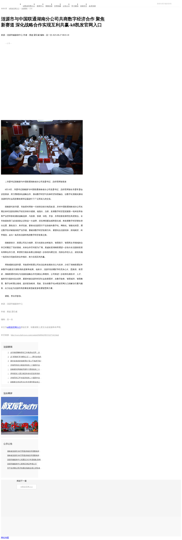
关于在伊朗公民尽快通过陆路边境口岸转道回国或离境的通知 (24, 468)
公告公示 (66, 6)
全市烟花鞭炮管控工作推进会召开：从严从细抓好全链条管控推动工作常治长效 (25, 352)
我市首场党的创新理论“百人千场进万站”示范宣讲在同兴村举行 (25, 361)
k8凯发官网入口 (29, 6)
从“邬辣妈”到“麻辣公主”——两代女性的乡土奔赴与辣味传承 (25, 357)
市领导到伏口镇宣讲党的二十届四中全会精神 (25, 365)
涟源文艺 (83, 6)
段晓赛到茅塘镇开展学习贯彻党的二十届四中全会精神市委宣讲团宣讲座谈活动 (25, 369)
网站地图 (5, 538)
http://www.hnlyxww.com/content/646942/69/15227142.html (35, 335)
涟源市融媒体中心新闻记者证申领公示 (22, 464)
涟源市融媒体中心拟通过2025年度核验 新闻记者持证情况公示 (24, 460)
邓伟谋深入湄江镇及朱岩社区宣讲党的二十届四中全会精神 (25, 373)
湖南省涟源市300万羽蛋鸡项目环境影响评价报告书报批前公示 (24, 451)
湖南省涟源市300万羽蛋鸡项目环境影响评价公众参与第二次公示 (24, 455)
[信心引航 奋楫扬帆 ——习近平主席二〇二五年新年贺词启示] (19, 434)
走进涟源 (92, 6)
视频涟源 (48, 6)
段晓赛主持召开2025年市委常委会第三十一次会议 (25, 382)
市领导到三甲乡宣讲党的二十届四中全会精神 (25, 378)
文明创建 (57, 6)
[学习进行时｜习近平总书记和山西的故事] (19, 415)
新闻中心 (40, 6)
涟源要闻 (24, 8)
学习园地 (74, 6)
